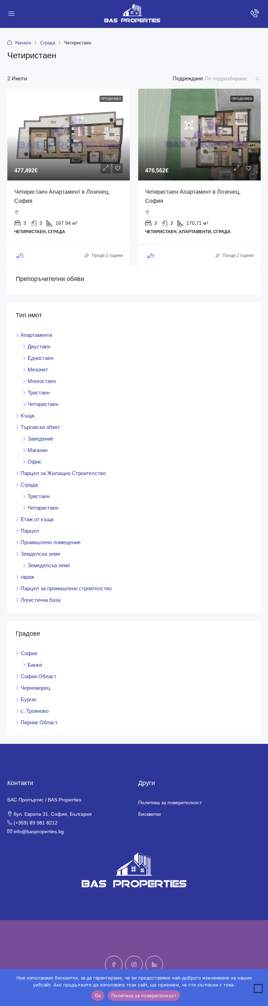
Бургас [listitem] (29, 699)
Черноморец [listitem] (35, 688)
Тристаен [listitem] (39, 392)
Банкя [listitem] (35, 665)
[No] (258, 988)
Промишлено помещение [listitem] (51, 542)
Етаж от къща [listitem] (37, 519)
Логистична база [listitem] (40, 600)
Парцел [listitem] (30, 531)
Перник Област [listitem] (39, 722)
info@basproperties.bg (39, 831)
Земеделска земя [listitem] (49, 565)
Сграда (47, 42)
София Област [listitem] (39, 676)
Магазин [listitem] (37, 450)
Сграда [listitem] (29, 485)
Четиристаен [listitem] (43, 404)
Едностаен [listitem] (40, 358)
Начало (23, 42)
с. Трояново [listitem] (35, 711)
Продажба (111, 99)
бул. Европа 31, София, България (53, 814)
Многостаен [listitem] (42, 381)
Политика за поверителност (170, 802)
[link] (68, 134)
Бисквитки (149, 814)
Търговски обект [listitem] (40, 427)
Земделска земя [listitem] (40, 554)
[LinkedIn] (154, 964)
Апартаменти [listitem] (36, 335)
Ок (98, 995)
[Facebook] (113, 964)
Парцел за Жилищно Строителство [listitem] (63, 473)
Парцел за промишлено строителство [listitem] (66, 588)
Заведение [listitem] (40, 439)
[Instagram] (134, 964)
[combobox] (232, 78)
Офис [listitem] (35, 462)
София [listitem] (29, 653)
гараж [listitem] (27, 577)
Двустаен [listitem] (39, 346)
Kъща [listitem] (27, 416)
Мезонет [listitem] (38, 369)
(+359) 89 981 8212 (36, 823)
